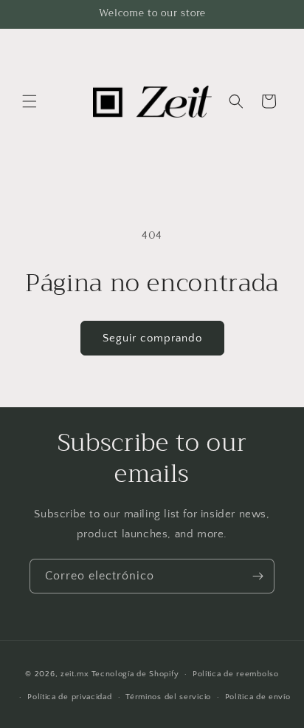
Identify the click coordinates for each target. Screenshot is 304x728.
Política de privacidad (69, 697)
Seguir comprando (152, 338)
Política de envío (258, 697)
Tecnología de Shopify (135, 674)
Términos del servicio (168, 697)
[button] (29, 101)
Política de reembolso (236, 674)
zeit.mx (75, 674)
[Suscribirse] (257, 576)
